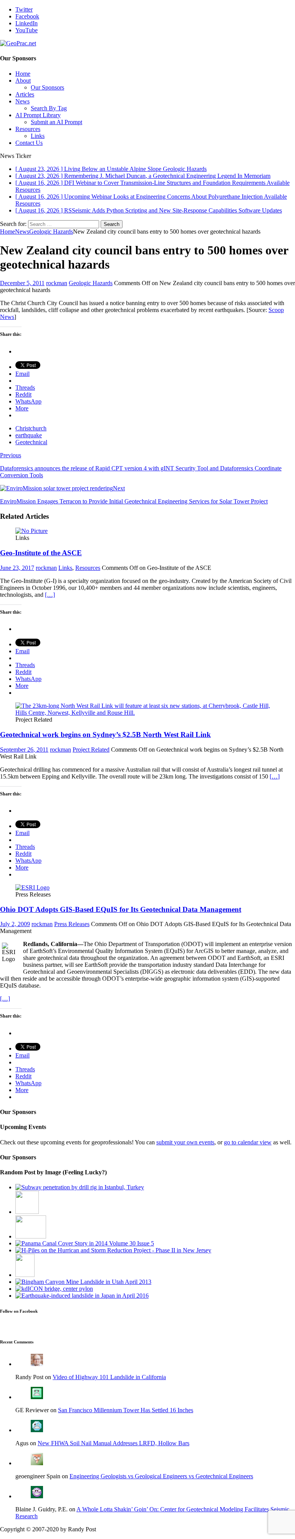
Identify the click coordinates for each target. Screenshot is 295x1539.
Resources (27, 129)
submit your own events (185, 1142)
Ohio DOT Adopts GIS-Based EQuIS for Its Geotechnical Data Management (120, 909)
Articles (24, 94)
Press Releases (71, 924)
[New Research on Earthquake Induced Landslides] (82, 1295)
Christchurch (30, 428)
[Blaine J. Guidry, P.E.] (37, 1496)
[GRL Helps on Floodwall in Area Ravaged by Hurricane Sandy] (113, 1250)
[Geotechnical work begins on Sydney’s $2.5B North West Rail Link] (147, 712)
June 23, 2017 (17, 567)
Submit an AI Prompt (56, 122)
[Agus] (37, 1430)
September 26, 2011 (24, 749)
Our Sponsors (47, 87)
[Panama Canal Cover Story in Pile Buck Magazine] (84, 1243)
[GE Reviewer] (37, 1397)
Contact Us (29, 142)
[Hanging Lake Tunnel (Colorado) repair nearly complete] (27, 1212)
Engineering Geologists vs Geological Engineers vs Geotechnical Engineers (161, 1476)
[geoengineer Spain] (37, 1463)
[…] (50, 594)
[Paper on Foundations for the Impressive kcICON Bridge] (54, 1288)
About (23, 80)
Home (22, 73)
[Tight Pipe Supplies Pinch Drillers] (30, 1236)
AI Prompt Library (38, 115)
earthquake (28, 435)
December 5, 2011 (22, 283)
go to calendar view (248, 1142)
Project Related (91, 749)
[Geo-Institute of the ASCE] (31, 531)
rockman (56, 283)
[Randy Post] (37, 1364)
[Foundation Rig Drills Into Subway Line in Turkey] (79, 1187)
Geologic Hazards (91, 283)
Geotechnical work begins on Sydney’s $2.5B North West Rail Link (105, 734)
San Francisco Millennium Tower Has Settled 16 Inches (125, 1410)
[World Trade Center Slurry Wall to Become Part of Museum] (25, 1275)
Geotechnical (31, 442)
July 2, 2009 (15, 924)
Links (38, 136)
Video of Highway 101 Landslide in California (109, 1377)
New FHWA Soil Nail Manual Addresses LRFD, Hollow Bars (113, 1443)
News (22, 101)
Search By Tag (49, 108)
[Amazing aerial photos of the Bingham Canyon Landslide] (83, 1281)
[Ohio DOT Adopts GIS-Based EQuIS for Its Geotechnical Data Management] (32, 887)
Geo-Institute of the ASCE (41, 553)
